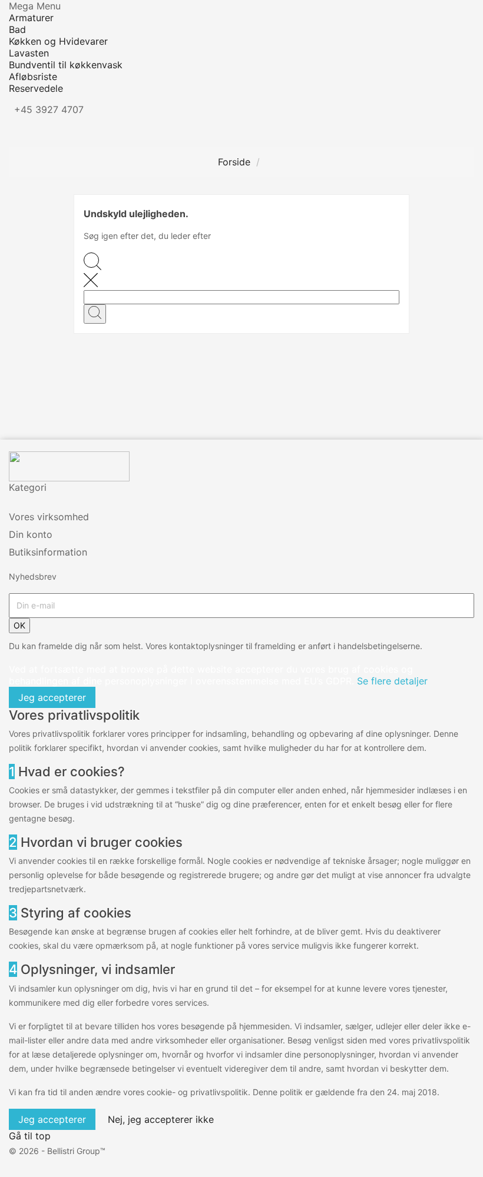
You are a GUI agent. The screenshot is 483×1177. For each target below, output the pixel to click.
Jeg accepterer (52, 697)
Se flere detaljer (392, 681)
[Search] (95, 314)
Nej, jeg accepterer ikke (161, 1119)
